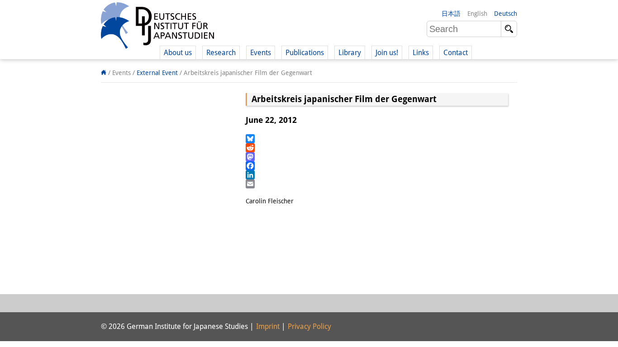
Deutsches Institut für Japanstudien (157, 27)
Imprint (268, 326)
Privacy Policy (309, 326)
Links (421, 52)
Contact (455, 52)
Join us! (387, 52)
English (477, 13)
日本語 (451, 13)
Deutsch (505, 13)
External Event (157, 72)
